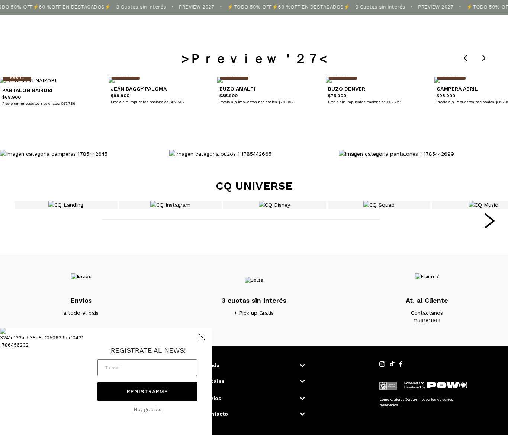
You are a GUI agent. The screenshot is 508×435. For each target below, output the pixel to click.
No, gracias (147, 409)
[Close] (494, 13)
